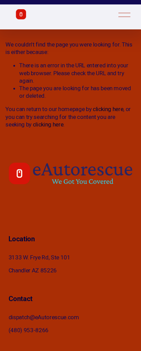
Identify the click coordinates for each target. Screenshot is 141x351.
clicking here (108, 109)
